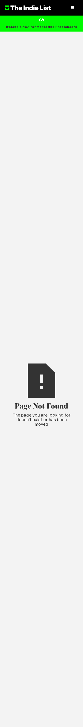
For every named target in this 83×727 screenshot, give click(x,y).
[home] (28, 7)
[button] (72, 7)
